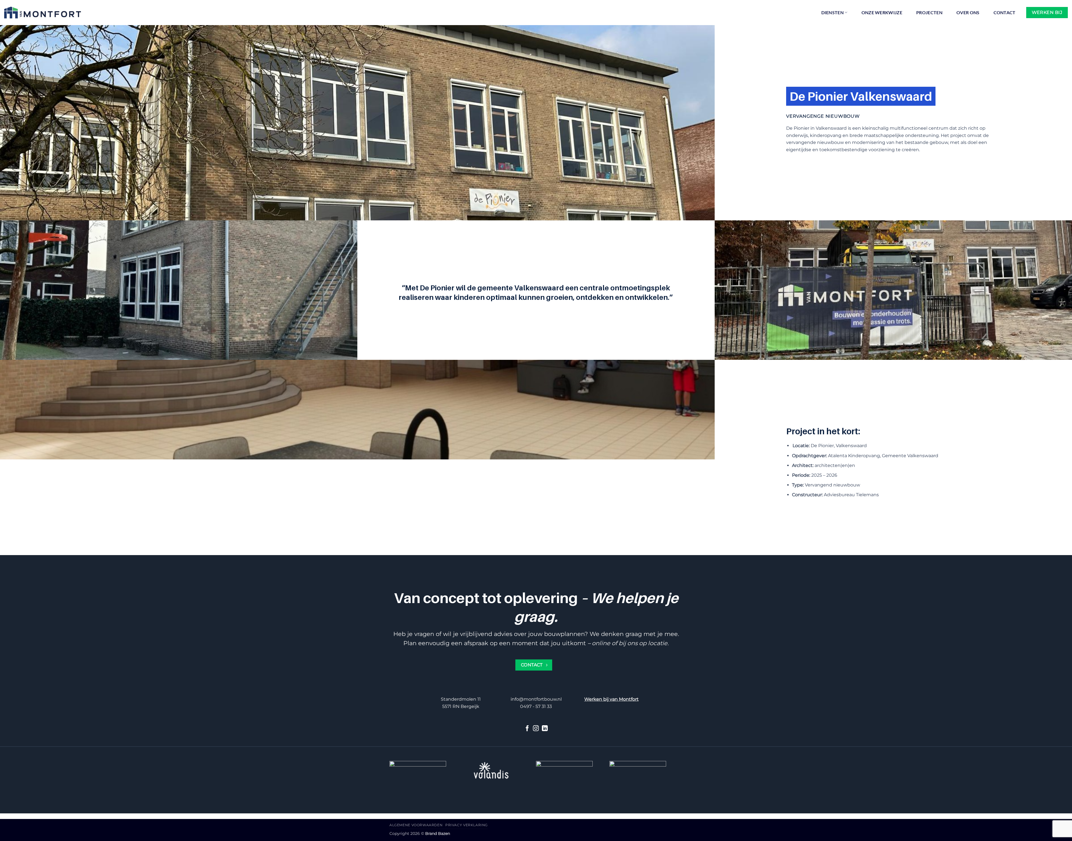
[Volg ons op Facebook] (527, 729)
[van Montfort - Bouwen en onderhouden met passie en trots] (42, 12)
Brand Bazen (437, 833)
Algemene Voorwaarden (415, 825)
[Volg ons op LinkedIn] (545, 729)
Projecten (929, 12)
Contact (1005, 12)
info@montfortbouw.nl (536, 699)
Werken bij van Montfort (611, 699)
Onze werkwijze (882, 12)
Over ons (968, 12)
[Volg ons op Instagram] (536, 729)
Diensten (832, 12)
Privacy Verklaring (466, 825)
